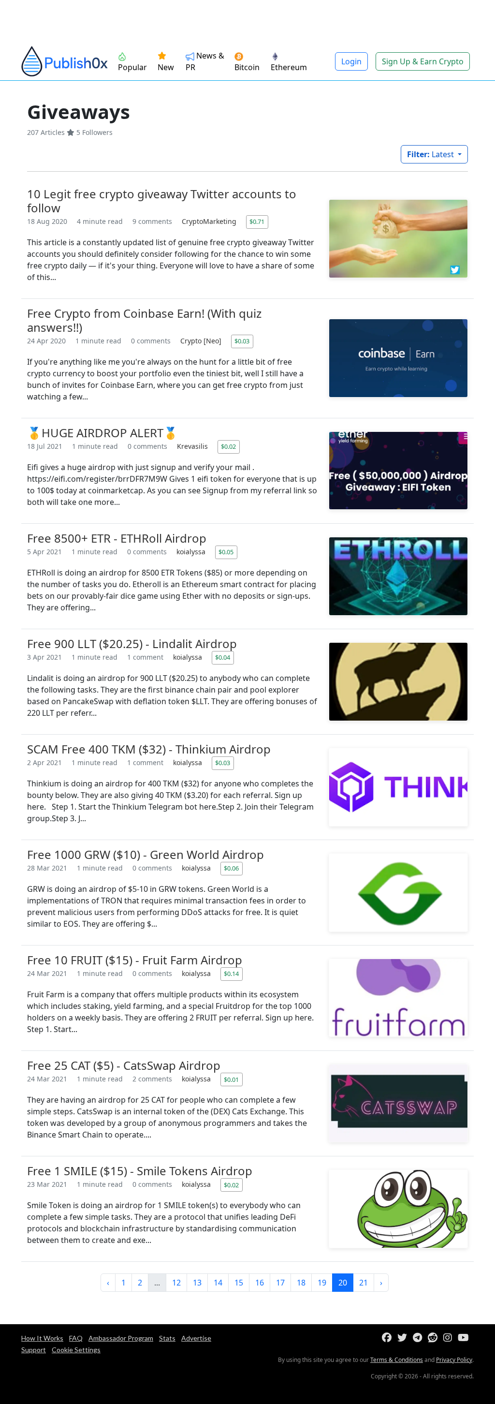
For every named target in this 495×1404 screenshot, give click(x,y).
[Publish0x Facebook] (388, 1338)
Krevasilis (193, 446)
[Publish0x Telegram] (419, 1338)
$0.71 (256, 221)
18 (301, 1282)
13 (197, 1282)
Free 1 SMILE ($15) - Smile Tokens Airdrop (139, 1171)
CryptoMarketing (210, 221)
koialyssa (191, 551)
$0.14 (231, 973)
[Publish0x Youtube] (465, 1338)
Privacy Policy (454, 1360)
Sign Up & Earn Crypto (423, 61)
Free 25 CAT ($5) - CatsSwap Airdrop (123, 1065)
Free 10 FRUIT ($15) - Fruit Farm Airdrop (134, 960)
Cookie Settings (76, 1349)
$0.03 (241, 341)
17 (280, 1282)
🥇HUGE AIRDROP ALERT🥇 (102, 433)
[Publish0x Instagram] (449, 1338)
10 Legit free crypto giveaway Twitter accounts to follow (161, 201)
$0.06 (231, 868)
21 (363, 1282)
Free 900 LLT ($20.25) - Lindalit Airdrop (132, 643)
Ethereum (289, 67)
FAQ (76, 1338)
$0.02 (228, 446)
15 (238, 1282)
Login (351, 61)
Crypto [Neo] (201, 340)
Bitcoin (247, 67)
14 (218, 1282)
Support (33, 1349)
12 (176, 1282)
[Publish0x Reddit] (434, 1338)
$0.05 (225, 551)
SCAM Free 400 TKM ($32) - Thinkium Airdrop (149, 749)
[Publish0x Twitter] (404, 1338)
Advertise (196, 1338)
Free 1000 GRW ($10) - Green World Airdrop (145, 854)
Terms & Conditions (396, 1360)
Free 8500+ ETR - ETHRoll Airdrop (116, 538)
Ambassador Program (120, 1338)
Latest (431, 154)
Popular (132, 67)
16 (259, 1282)
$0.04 (222, 657)
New (166, 67)
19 (322, 1282)
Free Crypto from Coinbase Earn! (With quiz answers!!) (144, 320)
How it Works (42, 1338)
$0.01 (231, 1079)
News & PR (205, 61)
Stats (167, 1338)
